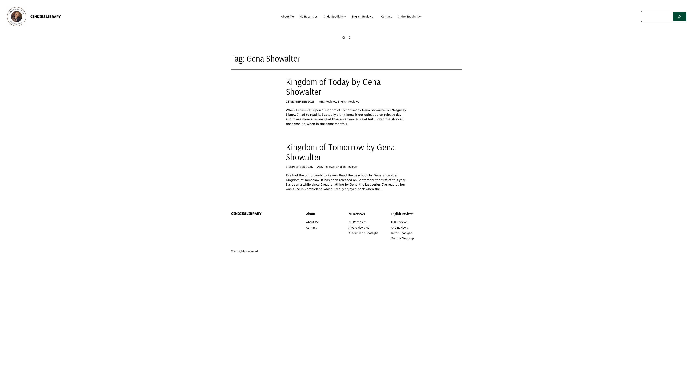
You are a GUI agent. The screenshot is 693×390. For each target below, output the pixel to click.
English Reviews (348, 101)
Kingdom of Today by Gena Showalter (333, 87)
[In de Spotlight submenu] (345, 17)
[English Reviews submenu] (375, 17)
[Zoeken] (679, 16)
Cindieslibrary (45, 16)
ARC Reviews (327, 101)
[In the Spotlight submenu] (420, 17)
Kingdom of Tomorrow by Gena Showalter (340, 152)
